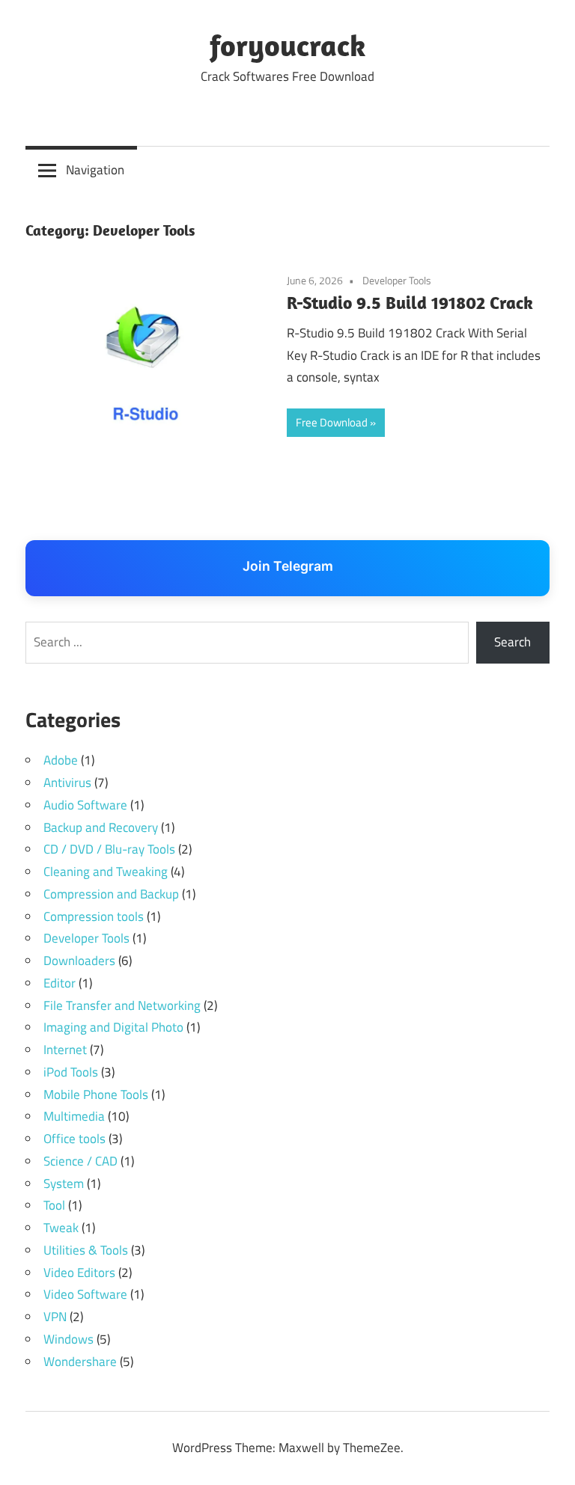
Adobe (60, 760)
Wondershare (80, 1361)
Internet (65, 1049)
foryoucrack (287, 45)
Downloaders (79, 960)
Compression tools (93, 916)
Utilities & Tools (85, 1250)
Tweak (61, 1227)
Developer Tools (396, 280)
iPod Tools (70, 1072)
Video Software (85, 1294)
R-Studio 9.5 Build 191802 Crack (410, 302)
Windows (68, 1339)
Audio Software (85, 805)
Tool (54, 1205)
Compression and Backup (111, 894)
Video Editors (79, 1272)
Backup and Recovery (100, 827)
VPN (55, 1316)
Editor (59, 983)
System (63, 1183)
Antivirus (67, 782)
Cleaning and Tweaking (105, 871)
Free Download (332, 422)
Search (512, 642)
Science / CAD (80, 1161)
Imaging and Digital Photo (113, 1027)
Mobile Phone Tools (95, 1094)
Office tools (74, 1138)
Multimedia (74, 1116)
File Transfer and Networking (122, 1005)
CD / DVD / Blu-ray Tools (109, 849)
